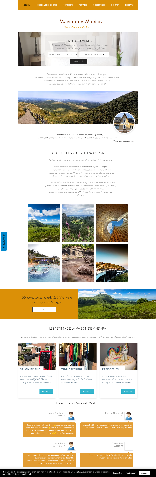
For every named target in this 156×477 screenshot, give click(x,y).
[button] (44, 223)
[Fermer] (153, 473)
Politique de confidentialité (22, 474)
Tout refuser (131, 473)
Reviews (3, 241)
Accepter (144, 473)
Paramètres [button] (117, 473)
